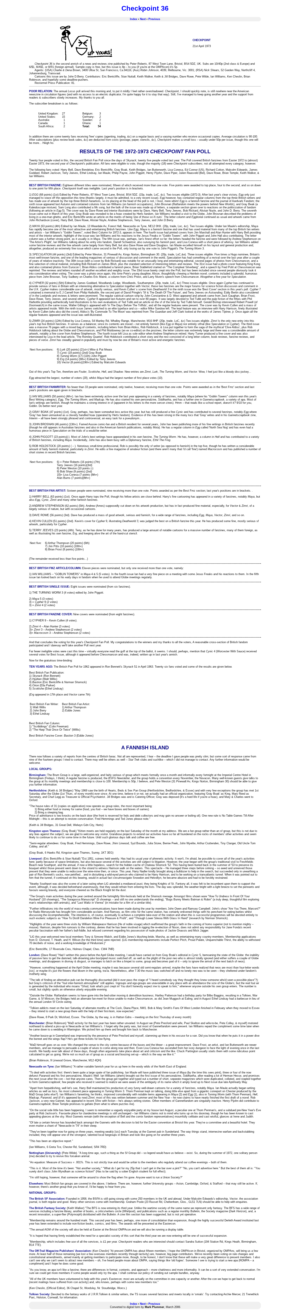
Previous (154, 19)
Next (143, 19)
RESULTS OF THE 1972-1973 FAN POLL (145, 151)
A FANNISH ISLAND (145, 747)
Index (133, 19)
